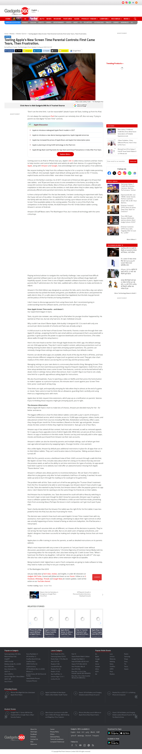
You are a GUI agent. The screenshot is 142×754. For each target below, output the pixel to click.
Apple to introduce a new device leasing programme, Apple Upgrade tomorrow (60, 135)
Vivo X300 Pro (8, 674)
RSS (31, 742)
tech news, (48, 574)
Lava (111, 654)
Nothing (112, 661)
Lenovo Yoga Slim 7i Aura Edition (14, 676)
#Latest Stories (10, 709)
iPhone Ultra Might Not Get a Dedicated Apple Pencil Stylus (23, 694)
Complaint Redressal (57, 742)
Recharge (115, 18)
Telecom (33, 22)
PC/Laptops (88, 22)
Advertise (33, 744)
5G (132, 22)
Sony (125, 661)
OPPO (112, 669)
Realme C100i (55, 664)
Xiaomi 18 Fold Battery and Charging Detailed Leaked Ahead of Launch (90, 694)
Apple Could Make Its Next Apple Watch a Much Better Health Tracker (56, 694)
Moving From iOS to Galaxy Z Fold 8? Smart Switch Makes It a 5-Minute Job (127, 151)
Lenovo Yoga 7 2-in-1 (57, 676)
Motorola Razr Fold (10, 656)
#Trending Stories (10, 689)
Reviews (57, 18)
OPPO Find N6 (8, 661)
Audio (76, 22)
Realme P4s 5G (56, 669)
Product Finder (88, 18)
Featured (111, 126)
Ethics (52, 734)
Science (116, 22)
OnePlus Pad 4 (30, 661)
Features (67, 18)
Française (96, 736)
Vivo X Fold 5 (8, 681)
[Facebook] (109, 173)
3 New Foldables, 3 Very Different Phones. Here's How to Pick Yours (127, 143)
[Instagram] (124, 173)
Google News (57, 579)
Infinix (97, 669)
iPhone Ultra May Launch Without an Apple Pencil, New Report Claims (90, 714)
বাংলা (83, 732)
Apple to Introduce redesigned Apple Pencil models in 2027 (53, 130)
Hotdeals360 (98, 22)
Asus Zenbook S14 (10, 669)
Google (54, 166)
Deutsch (88, 736)
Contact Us (34, 739)
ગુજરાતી (73, 736)
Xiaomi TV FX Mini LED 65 (79, 664)
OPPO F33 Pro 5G (31, 664)
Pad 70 (74, 654)
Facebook (31, 579)
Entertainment (59, 22)
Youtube (80, 744)
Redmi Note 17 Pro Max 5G (59, 659)
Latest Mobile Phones (33, 678)
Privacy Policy (54, 732)
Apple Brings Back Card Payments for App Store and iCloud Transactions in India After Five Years (66, 150)
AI (25, 18)
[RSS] (136, 2)
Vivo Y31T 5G (55, 661)
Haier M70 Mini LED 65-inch (80, 661)
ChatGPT (7, 659)
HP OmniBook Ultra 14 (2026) (35, 669)
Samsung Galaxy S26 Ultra (12, 654)
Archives (33, 737)
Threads (46, 579)
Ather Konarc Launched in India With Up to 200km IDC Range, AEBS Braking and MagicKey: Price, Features (57, 715)
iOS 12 (71, 161)
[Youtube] (119, 173)
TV (81, 22)
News (48, 18)
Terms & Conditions (57, 739)
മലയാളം (81, 736)
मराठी (97, 732)
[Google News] (134, 173)
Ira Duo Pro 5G (55, 679)
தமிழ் (87, 732)
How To (41, 22)
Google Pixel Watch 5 (78, 659)
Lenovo (112, 656)
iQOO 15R (7, 679)
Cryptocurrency (31, 666)
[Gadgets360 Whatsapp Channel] (129, 173)
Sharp (126, 659)
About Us (33, 729)
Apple (30, 166)
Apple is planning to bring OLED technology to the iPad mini (53, 145)
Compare (104, 18)
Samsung (127, 656)
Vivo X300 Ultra (9, 666)
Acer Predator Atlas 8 (78, 666)
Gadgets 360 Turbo (34, 576)
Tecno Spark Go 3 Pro (57, 654)
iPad (52, 116)
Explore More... (65, 154)
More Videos (131, 239)
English (73, 732)
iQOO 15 (7, 671)
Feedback (33, 734)
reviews (54, 574)
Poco (111, 671)
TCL (125, 664)
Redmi (126, 654)
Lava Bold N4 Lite (56, 666)
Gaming (48, 22)
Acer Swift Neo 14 (56, 674)
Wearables (125, 22)
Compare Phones (31, 681)
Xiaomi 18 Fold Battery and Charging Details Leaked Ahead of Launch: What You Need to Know (124, 715)
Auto (42, 18)
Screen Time (48, 586)
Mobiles (25, 22)
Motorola (112, 659)
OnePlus (112, 666)
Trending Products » (114, 64)
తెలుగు (93, 732)
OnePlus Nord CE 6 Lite (33, 659)
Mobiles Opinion (21, 34)
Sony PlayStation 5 (32, 654)
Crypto (68, 22)
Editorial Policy (55, 737)
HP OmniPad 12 (31, 656)
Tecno (126, 666)
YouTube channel (44, 581)
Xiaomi (126, 669)
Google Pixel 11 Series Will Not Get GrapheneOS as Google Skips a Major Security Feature (22, 715)
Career (52, 729)
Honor (97, 664)
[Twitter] (114, 173)
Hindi (78, 732)
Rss (93, 744)
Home (8, 18)
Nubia (111, 664)
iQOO (97, 671)
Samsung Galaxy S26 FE (58, 656)
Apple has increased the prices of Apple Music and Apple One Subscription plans (61, 140)
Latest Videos (112, 181)
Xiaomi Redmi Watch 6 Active (81, 656)
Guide (76, 18)
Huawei (97, 666)
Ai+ (96, 654)
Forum (72, 576)
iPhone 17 (29, 671)
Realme (112, 674)
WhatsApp (39, 579)
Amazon (44, 166)
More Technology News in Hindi (124, 293)
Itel (96, 674)
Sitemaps (33, 732)
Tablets (108, 22)
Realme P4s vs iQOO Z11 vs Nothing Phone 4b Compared (123, 694)
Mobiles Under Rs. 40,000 (12, 664)
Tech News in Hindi (114, 245)
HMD (96, 661)
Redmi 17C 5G (55, 671)
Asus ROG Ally (76, 669)
